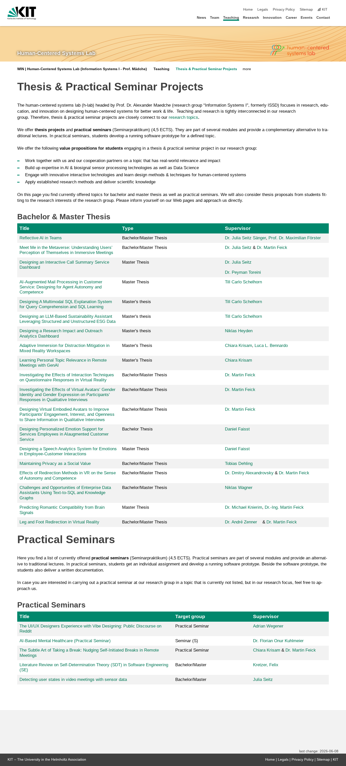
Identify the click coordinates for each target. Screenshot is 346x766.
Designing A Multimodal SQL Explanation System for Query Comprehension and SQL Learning (66, 304)
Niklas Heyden (239, 330)
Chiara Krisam (238, 345)
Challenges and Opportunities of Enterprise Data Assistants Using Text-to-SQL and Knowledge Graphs (65, 492)
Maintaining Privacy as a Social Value (55, 463)
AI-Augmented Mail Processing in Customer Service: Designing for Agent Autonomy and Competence (61, 287)
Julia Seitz (263, 679)
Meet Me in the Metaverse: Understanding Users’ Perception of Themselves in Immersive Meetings (66, 250)
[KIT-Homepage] (22, 13)
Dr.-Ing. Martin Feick (284, 507)
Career (291, 17)
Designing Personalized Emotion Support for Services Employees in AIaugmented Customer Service (64, 434)
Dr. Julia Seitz (239, 247)
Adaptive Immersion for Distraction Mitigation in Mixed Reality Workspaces (64, 348)
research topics (183, 117)
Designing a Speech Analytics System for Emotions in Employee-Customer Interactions (68, 451)
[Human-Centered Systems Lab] (299, 50)
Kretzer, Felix (265, 664)
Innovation (272, 17)
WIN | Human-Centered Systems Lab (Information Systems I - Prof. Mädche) (82, 69)
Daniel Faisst (237, 429)
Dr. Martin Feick (272, 247)
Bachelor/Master (190, 664)
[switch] (336, 10)
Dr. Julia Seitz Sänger (245, 237)
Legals (262, 9)
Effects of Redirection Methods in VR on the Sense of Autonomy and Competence (68, 475)
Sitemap (306, 9)
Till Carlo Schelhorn (243, 282)
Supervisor (238, 228)
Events (307, 17)
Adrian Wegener (268, 626)
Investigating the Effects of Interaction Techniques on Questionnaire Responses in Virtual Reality (67, 377)
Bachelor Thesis (137, 429)
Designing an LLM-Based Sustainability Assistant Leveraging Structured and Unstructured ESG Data (68, 319)
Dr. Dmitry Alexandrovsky (249, 472)
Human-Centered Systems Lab (56, 53)
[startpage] (336, 17)
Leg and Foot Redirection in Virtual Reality (59, 522)
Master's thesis (136, 301)
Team (214, 17)
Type (127, 228)
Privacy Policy (284, 9)
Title (24, 228)
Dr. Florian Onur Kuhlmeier (278, 640)
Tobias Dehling (239, 463)
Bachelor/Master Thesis (144, 237)
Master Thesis (135, 262)
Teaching (231, 17)
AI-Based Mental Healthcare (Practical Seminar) (65, 640)
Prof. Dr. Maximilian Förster (294, 237)
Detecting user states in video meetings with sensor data (73, 679)
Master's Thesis (137, 345)
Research (251, 17)
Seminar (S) (186, 640)
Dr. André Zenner (241, 522)
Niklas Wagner (239, 487)
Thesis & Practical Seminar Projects (206, 69)
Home (248, 9)
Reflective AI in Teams (41, 237)
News (201, 17)
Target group (190, 616)
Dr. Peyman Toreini (243, 272)
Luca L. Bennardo (271, 345)
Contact (323, 17)
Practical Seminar (192, 626)
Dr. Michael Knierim (243, 507)
